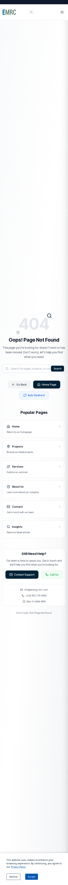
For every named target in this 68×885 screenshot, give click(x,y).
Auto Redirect (36, 395)
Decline (13, 876)
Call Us (54, 574)
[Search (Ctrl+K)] (31, 12)
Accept (31, 876)
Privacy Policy (18, 866)
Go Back (21, 384)
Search (57, 368)
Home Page (49, 384)
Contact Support (24, 574)
